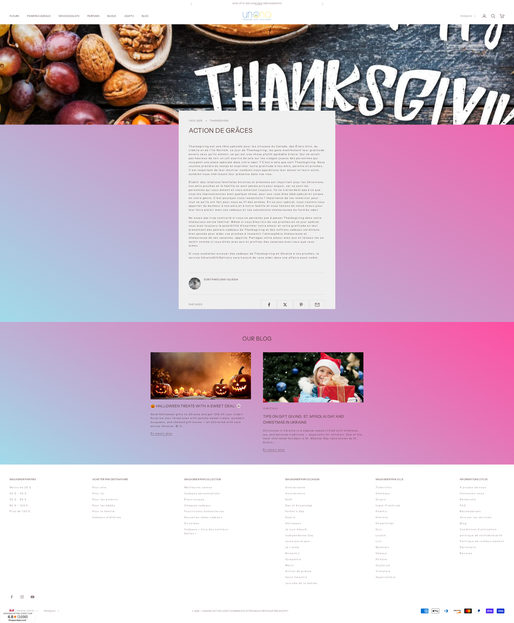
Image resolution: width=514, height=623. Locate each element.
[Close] (305, 553)
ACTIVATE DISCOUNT (283, 600)
